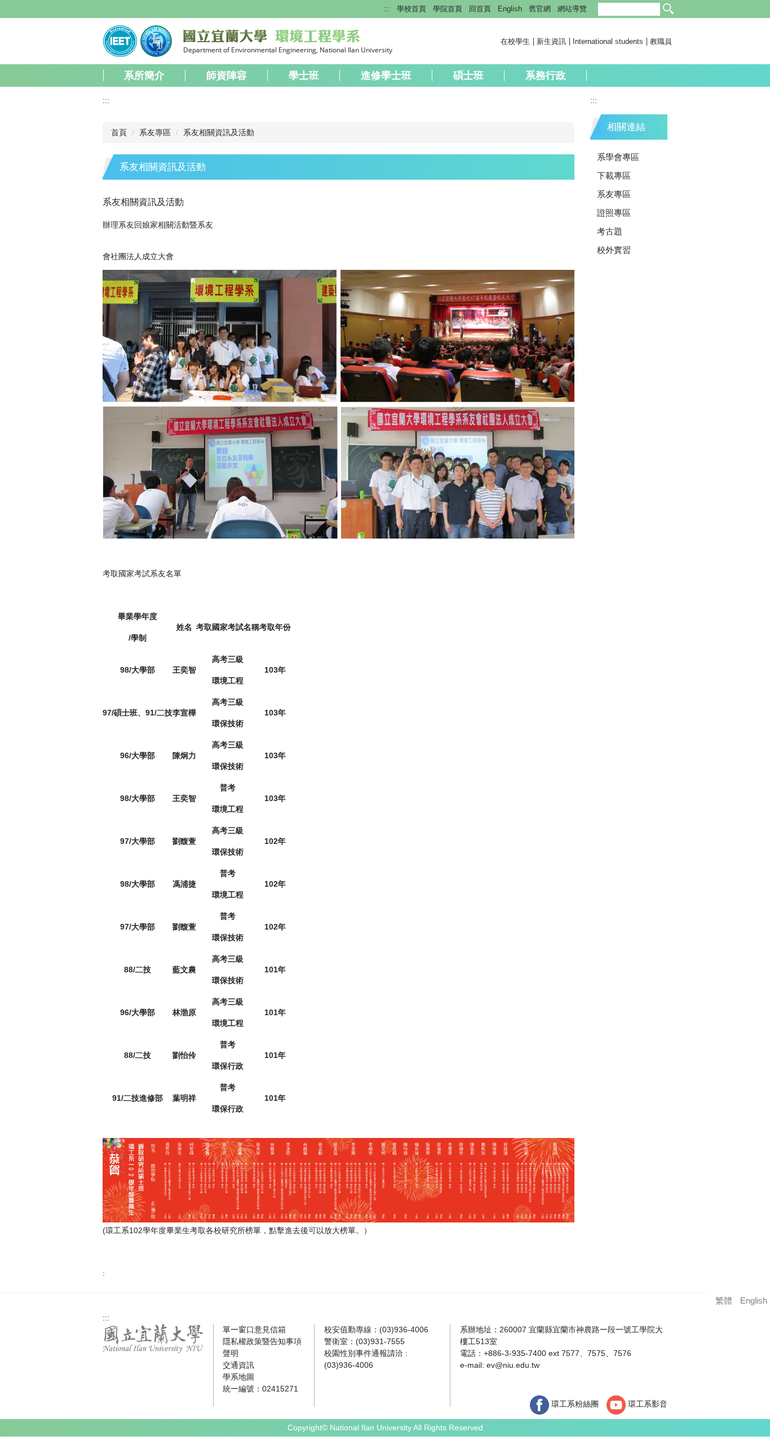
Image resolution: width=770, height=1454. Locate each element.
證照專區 (614, 212)
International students (608, 41)
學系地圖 (238, 1376)
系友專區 (155, 132)
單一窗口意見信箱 (254, 1329)
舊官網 (540, 9)
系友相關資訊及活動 (218, 132)
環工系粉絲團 (574, 1403)
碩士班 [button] (468, 75)
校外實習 (614, 250)
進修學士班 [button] (386, 75)
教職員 (661, 41)
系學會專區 (618, 157)
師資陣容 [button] (226, 75)
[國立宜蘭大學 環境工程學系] (247, 40)
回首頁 (480, 9)
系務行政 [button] (545, 75)
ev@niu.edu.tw (512, 1364)
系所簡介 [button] (144, 75)
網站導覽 (572, 9)
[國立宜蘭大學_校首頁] (153, 1337)
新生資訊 (551, 41)
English (510, 9)
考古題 (609, 231)
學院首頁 (447, 9)
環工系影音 (646, 1403)
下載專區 (614, 175)
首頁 (119, 132)
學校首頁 (411, 9)
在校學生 (515, 41)
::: (386, 9)
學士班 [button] (304, 75)
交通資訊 (238, 1364)
